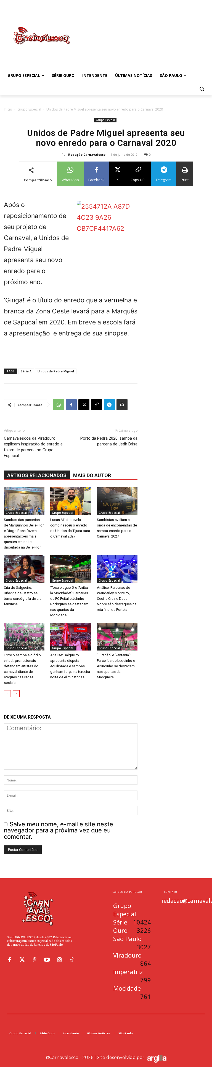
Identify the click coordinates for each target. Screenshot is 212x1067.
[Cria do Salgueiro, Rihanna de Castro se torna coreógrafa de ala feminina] (24, 569)
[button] (201, 88)
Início (8, 109)
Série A (26, 371)
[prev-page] (7, 693)
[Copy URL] (96, 404)
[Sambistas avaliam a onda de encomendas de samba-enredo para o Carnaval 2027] (117, 501)
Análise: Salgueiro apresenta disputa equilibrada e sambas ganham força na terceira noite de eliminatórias (70, 666)
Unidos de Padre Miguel (56, 371)
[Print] (122, 404)
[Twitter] (22, 960)
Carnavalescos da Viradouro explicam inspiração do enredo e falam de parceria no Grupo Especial (33, 447)
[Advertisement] (143, 30)
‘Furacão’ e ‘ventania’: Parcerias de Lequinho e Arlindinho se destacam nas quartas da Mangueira (116, 666)
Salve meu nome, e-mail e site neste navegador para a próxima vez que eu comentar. (58, 830)
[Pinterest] (34, 960)
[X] (83, 404)
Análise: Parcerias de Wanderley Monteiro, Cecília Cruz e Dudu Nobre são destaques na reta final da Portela (116, 598)
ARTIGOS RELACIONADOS (37, 475)
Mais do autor (92, 475)
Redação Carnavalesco (86, 154)
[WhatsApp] (58, 404)
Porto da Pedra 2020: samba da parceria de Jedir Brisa (108, 441)
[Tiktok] (72, 960)
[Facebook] (71, 404)
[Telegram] (109, 404)
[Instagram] (59, 960)
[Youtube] (47, 960)
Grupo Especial (29, 109)
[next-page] (16, 693)
